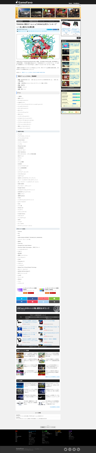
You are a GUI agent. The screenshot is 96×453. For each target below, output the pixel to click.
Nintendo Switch (18, 436)
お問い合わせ (71, 436)
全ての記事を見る (71, 87)
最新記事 (30, 432)
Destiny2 (43, 435)
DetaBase (76, 3)
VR (42, 31)
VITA (16, 440)
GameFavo (20, 449)
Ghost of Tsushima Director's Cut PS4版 (51, 333)
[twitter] (21, 298)
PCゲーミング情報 (45, 432)
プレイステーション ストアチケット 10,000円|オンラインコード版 (29, 327)
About (70, 432)
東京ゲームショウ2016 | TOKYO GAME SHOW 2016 (33, 72)
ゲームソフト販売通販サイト (47, 433)
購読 (78, 112)
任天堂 (30, 435)
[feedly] (54, 298)
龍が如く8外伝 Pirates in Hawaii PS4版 (51, 327)
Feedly (71, 112)
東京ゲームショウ (22, 31)
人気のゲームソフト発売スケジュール (71, 105)
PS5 (29, 317)
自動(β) (43, 427)
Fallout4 (43, 440)
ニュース (74, 97)
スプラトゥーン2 (32, 441)
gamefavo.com (23, 450)
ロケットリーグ (31, 442)
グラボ (55, 317)
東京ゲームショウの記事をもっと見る (52, 376)
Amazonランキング (33, 346)
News (70, 3)
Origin (56, 435)
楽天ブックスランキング (42, 346)
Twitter (65, 112)
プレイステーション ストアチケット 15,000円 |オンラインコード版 (29, 333)
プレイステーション (32, 433)
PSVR (45, 31)
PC (33, 31)
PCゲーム (30, 444)
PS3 (32, 31)
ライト (48, 427)
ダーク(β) (53, 427)
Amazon (25, 292)
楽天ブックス (31, 292)
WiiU (16, 441)
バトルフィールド (32, 440)
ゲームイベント (38, 31)
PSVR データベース (45, 442)
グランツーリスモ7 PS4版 (49, 320)
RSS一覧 (70, 433)
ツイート (50, 29)
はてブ (55, 29)
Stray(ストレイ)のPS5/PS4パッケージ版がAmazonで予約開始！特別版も (75, 82)
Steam (30, 436)
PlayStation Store (58, 432)
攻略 (78, 97)
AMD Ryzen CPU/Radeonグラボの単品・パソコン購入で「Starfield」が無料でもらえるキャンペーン (75, 71)
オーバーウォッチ (32, 437)
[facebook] (32, 298)
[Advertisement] (71, 134)
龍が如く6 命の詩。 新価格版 (50, 338)
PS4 (29, 31)
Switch (46, 317)
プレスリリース (71, 437)
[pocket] (32, 301)
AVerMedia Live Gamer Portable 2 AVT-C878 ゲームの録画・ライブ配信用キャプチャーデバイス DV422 (66, 30)
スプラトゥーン (45, 436)
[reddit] (43, 301)
